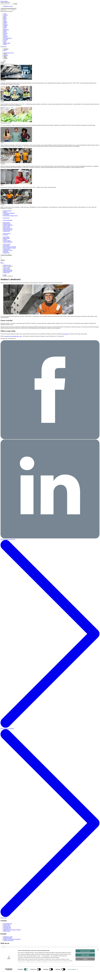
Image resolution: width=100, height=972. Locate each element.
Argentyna (5, 14)
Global (4, 13)
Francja (4, 23)
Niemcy (5, 32)
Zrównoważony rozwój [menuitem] (8, 52)
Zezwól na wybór (85, 955)
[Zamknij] (2, 61)
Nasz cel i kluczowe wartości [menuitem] (9, 247)
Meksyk (5, 30)
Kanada (5, 27)
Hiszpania (5, 24)
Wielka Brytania (6, 43)
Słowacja (5, 37)
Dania (4, 19)
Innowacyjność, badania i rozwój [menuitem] (10, 215)
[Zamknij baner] (97, 949)
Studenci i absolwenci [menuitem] (8, 225)
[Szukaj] (1, 61)
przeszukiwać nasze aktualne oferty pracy (13, 336)
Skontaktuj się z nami (7, 6)
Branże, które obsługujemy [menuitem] (9, 213)
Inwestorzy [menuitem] (5, 55)
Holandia (5, 25)
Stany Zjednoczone (7, 38)
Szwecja (5, 40)
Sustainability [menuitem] (7, 220)
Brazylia (5, 18)
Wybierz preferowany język (6, 11)
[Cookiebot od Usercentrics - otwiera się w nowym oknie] (9, 969)
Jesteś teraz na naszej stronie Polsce (8, 8)
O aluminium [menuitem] (6, 214)
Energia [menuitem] (5, 50)
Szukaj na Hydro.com (5, 2)
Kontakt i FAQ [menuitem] (6, 231)
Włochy (5, 44)
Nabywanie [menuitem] (5, 251)
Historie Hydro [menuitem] (6, 252)
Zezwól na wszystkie (85, 951)
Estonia (4, 21)
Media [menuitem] (5, 56)
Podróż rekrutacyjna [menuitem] (7, 229)
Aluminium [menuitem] (6, 49)
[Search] (13, 10)
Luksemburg (6, 29)
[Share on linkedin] (50, 538)
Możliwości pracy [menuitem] (7, 223)
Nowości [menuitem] (5, 239)
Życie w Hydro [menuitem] (6, 226)
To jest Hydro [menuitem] (6, 245)
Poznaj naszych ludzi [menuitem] (7, 228)
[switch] (39, 969)
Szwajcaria (5, 39)
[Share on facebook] (50, 438)
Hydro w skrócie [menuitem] (6, 240)
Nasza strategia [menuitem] (6, 249)
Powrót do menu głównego (6, 255)
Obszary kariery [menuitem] (6, 227)
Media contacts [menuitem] (6, 238)
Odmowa (85, 959)
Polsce (4, 34)
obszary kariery (65, 333)
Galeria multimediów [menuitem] (7, 241)
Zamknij (2, 260)
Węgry (4, 41)
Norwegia (5, 33)
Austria (4, 16)
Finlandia (5, 22)
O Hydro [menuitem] (5, 58)
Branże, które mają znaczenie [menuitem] (9, 246)
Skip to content (4, 1)
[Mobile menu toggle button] (4, 61)
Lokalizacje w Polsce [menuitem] (7, 250)
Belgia (4, 17)
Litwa (4, 28)
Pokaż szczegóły (72, 969)
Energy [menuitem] (6, 217)
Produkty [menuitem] (5, 211)
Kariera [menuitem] (5, 54)
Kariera (2, 262)
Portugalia (5, 35)
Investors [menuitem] (6, 233)
